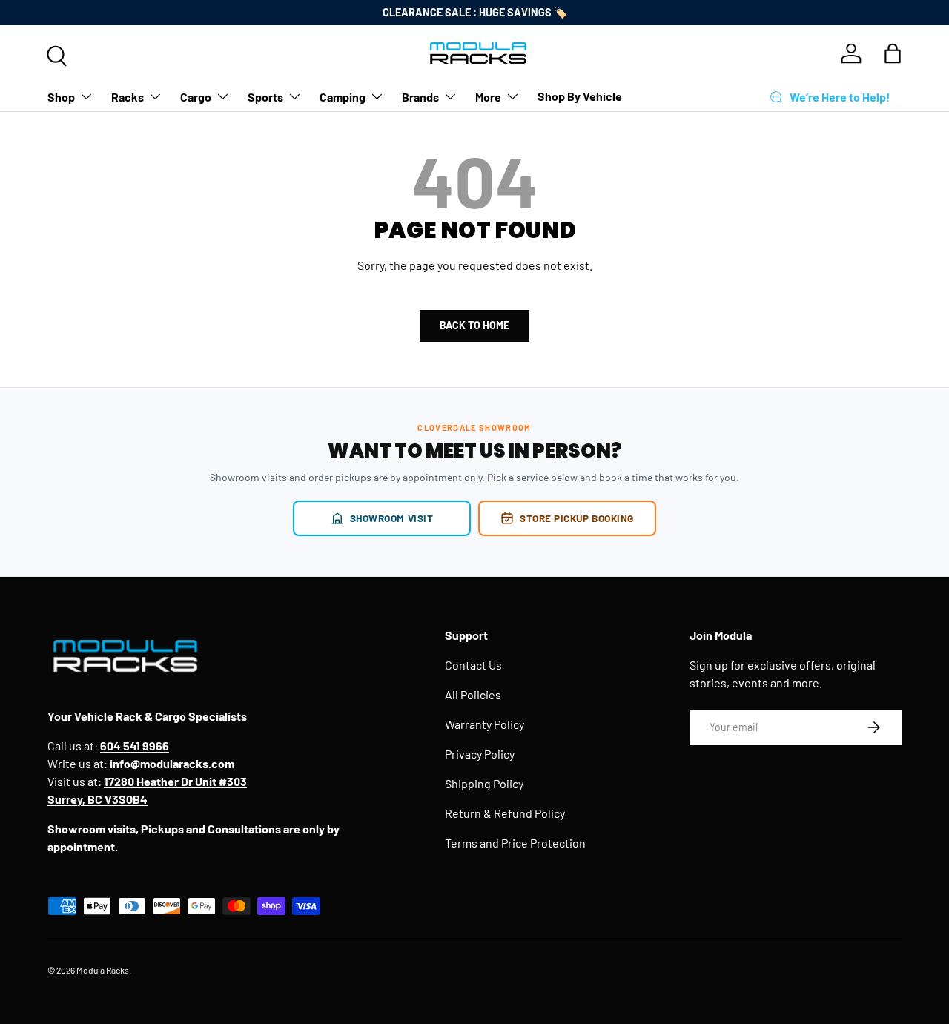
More (488, 96)
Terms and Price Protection (515, 843)
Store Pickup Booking (577, 518)
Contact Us (473, 665)
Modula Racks (102, 970)
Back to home (474, 325)
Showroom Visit (392, 518)
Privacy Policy (480, 754)
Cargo (195, 96)
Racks (127, 96)
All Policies (473, 694)
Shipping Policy (484, 783)
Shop (61, 96)
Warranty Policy (484, 724)
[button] (892, 53)
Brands (420, 96)
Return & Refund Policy (505, 813)
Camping (343, 96)
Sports (265, 96)
